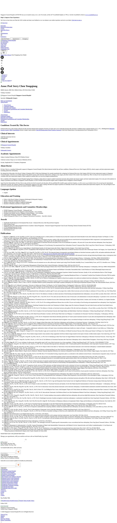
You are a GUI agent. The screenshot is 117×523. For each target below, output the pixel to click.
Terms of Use (4, 514)
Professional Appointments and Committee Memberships (18, 109)
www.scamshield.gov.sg (91, 14)
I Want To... (4, 50)
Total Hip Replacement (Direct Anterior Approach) (49, 130)
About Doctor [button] (4, 102)
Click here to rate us (77, 20)
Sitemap (3, 516)
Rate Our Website (5, 518)
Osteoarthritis (16, 130)
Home (2, 55)
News (2, 494)
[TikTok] (6, 506)
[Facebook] (1, 506)
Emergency (25, 39)
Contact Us (3, 491)
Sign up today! (4, 455)
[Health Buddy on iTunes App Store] (7, 440)
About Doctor (7, 105)
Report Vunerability (6, 520)
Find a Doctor (7, 55)
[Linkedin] (7, 506)
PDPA (2, 517)
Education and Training (10, 107)
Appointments (15, 39)
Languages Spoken (8, 106)
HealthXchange (14, 500)
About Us (3, 489)
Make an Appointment (6, 100)
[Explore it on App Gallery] (30, 440)
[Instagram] (4, 506)
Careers (2, 495)
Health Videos (30, 500)
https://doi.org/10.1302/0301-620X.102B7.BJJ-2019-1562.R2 (58, 253)
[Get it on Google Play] (19, 440)
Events (2, 492)
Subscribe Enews (5, 39)
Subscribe (3, 468)
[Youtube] (3, 506)
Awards (6, 110)
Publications (7, 112)
